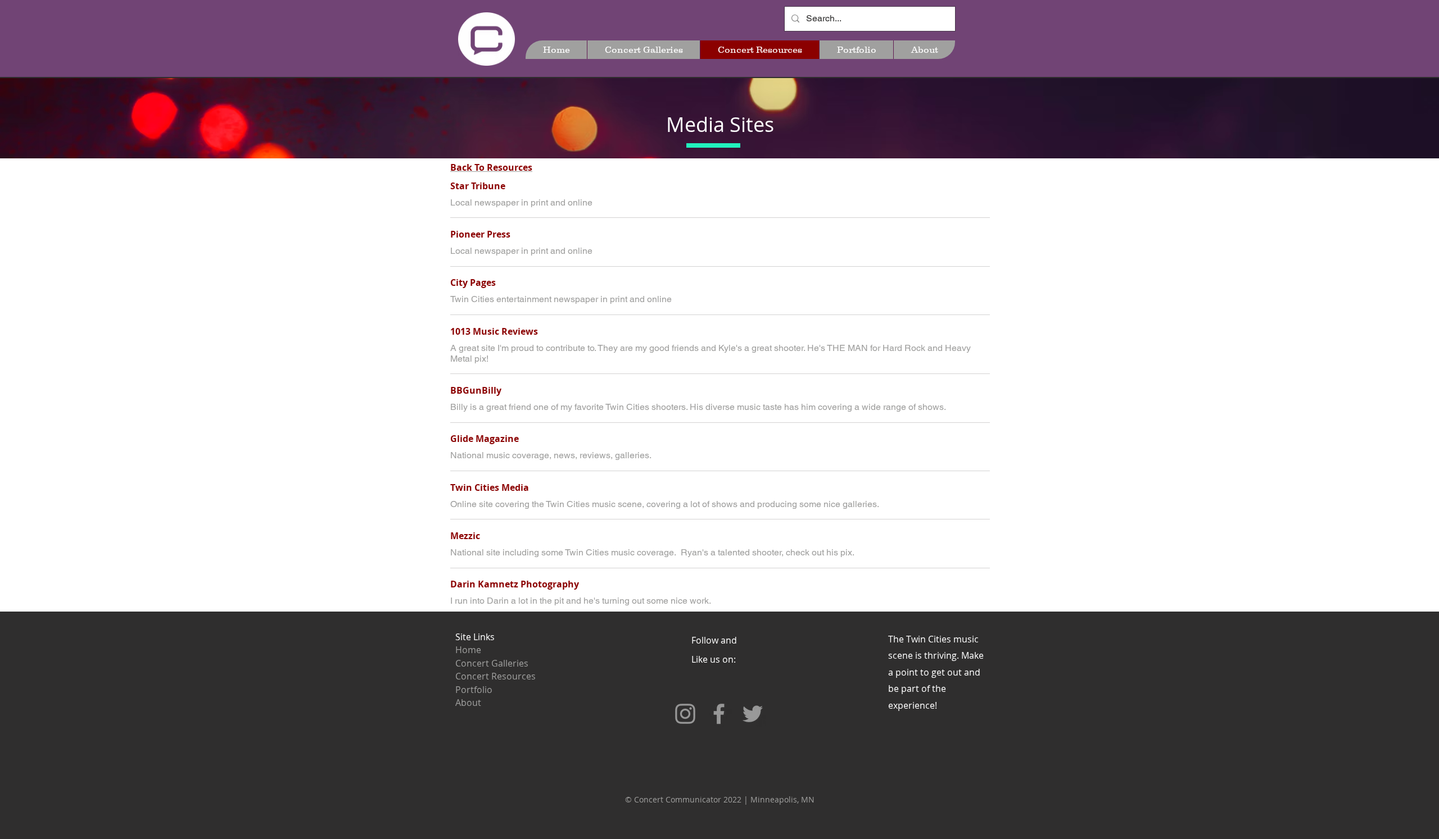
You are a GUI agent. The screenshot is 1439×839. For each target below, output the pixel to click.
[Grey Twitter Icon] (752, 713)
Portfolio (473, 689)
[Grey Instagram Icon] (685, 713)
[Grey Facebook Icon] (718, 713)
